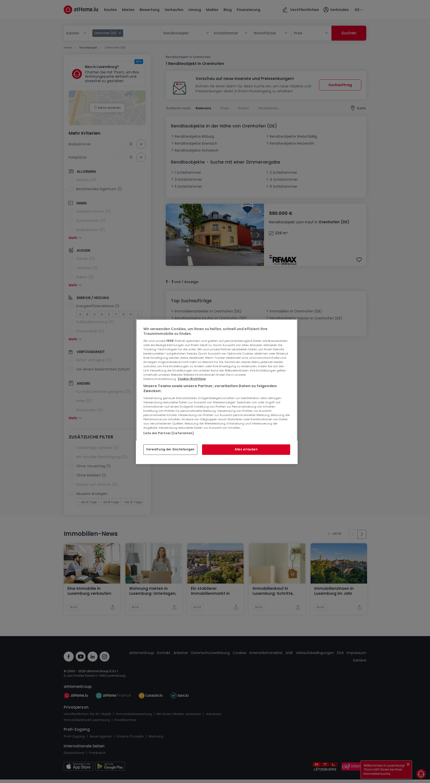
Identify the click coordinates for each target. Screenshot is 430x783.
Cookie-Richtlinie (192, 379)
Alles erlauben (246, 449)
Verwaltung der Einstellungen (170, 449)
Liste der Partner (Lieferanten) (168, 433)
